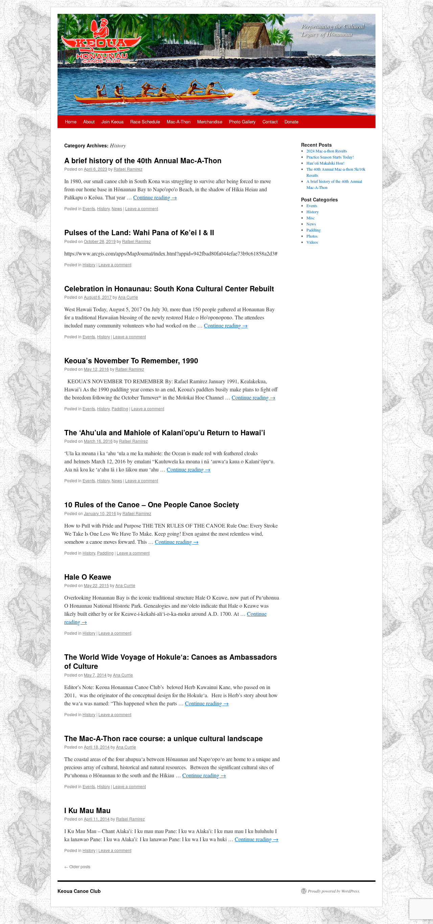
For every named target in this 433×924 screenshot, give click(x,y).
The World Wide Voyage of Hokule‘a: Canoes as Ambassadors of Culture (170, 661)
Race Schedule (145, 121)
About (89, 121)
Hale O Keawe (87, 577)
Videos (312, 242)
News (117, 208)
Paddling (120, 408)
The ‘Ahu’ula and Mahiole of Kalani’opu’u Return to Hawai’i (164, 432)
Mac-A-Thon (178, 121)
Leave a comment (141, 208)
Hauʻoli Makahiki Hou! (325, 163)
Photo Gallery (242, 121)
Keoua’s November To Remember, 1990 (131, 360)
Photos (312, 236)
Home (70, 121)
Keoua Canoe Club (79, 890)
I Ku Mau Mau (87, 810)
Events (89, 208)
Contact (270, 121)
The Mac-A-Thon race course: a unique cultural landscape (163, 738)
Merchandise (209, 121)
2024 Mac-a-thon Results (326, 150)
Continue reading (155, 197)
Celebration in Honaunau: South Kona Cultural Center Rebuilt (169, 288)
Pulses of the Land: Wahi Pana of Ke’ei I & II (139, 232)
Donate (291, 121)
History (103, 208)
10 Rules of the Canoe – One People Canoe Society (151, 504)
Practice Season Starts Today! (330, 157)
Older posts (77, 866)
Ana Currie (128, 297)
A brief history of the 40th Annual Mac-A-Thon (143, 160)
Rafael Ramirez (128, 169)
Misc (310, 217)
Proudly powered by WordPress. (334, 891)
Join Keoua (112, 121)
